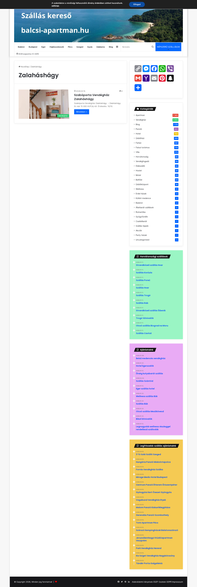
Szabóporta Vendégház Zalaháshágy (91, 97)
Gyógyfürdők (142, 217)
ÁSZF (155, 582)
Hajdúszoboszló (57, 47)
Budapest (33, 47)
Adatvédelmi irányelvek (142, 582)
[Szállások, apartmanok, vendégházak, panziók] (98, 21)
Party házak (141, 235)
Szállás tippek (142, 226)
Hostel (139, 170)
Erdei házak (141, 193)
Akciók (139, 230)
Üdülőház (140, 138)
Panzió (139, 129)
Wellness (140, 189)
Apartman (140, 115)
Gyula (89, 47)
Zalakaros (100, 47)
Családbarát (141, 221)
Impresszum (177, 582)
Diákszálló (140, 166)
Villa (137, 152)
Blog (111, 47)
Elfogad (136, 4)
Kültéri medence (143, 198)
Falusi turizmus (143, 147)
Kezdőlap (24, 66)
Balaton (21, 47)
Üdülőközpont (142, 184)
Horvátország (142, 157)
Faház (138, 143)
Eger (43, 47)
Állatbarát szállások (145, 207)
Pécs (70, 47)
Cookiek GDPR (165, 582)
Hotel (138, 133)
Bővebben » (81, 112)
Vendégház (141, 120)
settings (55, 5)
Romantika (141, 212)
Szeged (79, 47)
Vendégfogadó (142, 161)
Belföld (139, 180)
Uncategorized (142, 240)
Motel (138, 175)
